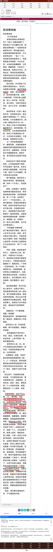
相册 (44, 14)
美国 (22, 5)
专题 (48, 7)
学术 (13, 547)
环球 (5, 5)
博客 (31, 3)
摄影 (31, 545)
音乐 (13, 545)
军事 (31, 547)
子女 (5, 547)
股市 (39, 547)
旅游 (5, 543)
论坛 (39, 3)
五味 (39, 543)
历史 (22, 547)
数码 (13, 543)
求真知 (8, 10)
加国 (31, 5)
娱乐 (5, 7)
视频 (22, 7)
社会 (13, 7)
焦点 (13, 3)
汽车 (31, 543)
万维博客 (2, 16)
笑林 (48, 547)
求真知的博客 (8, 16)
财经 (48, 5)
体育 (31, 7)
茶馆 (48, 543)
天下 (5, 545)
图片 (22, 3)
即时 (5, 3)
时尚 (22, 543)
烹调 (48, 545)
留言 (49, 14)
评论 (48, 3)
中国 (13, 5)
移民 (39, 5)
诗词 (39, 545)
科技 (39, 7)
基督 (22, 545)
